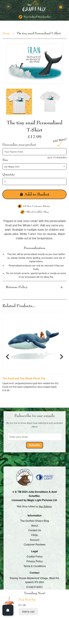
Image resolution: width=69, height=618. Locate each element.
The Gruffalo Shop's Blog (34, 521)
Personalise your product (19, 144)
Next (61, 355)
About (34, 525)
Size (5, 159)
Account (34, 539)
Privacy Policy (34, 561)
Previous (7, 355)
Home (6, 33)
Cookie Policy (35, 556)
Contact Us (34, 530)
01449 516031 (34, 587)
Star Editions (45, 506)
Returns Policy (17, 287)
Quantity (8, 174)
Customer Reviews (34, 544)
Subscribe (34, 445)
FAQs (34, 535)
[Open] (7, 610)
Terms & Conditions (34, 566)
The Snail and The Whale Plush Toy (23, 378)
